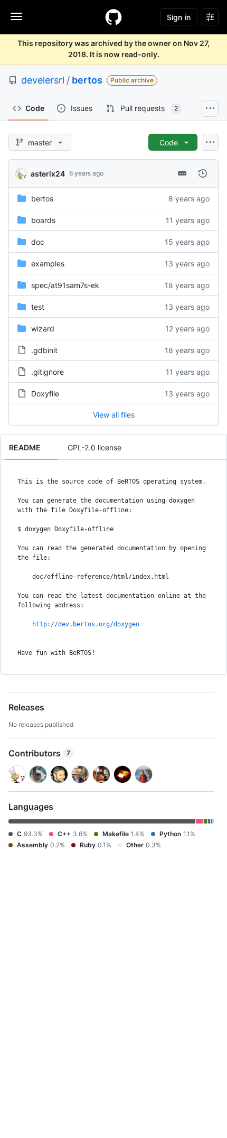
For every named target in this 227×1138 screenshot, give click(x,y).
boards (43, 220)
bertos (87, 80)
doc (37, 241)
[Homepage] (113, 16)
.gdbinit (44, 350)
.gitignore (47, 371)
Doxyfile (45, 393)
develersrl (42, 80)
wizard (42, 328)
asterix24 (48, 173)
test (37, 306)
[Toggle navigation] (16, 16)
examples (47, 263)
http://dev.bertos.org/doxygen (85, 624)
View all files (114, 414)
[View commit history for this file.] (203, 173)
